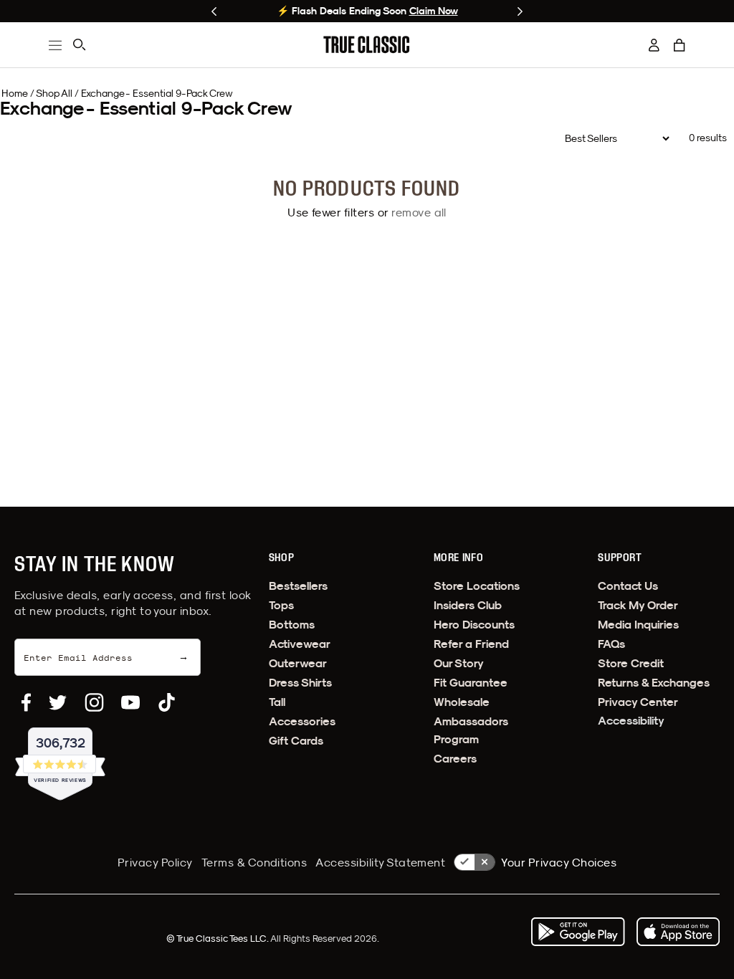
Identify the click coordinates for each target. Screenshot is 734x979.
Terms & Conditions (254, 862)
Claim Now (433, 11)
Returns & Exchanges (654, 682)
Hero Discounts (474, 624)
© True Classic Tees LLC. (218, 938)
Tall (277, 702)
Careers (455, 758)
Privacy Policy (155, 862)
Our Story (459, 663)
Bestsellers (298, 585)
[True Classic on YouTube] (130, 702)
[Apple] (678, 931)
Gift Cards (296, 740)
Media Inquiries (638, 624)
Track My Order (638, 605)
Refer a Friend (471, 643)
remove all (419, 212)
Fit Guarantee (470, 682)
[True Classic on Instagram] (94, 702)
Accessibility (631, 720)
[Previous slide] (214, 11)
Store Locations (477, 585)
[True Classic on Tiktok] (166, 702)
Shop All (54, 93)
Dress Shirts (300, 682)
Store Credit (631, 663)
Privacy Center (638, 702)
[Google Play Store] (577, 931)
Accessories (302, 721)
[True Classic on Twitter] (57, 702)
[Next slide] (520, 11)
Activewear (299, 643)
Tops (281, 605)
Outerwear (298, 663)
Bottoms (292, 624)
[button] (679, 45)
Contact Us (628, 585)
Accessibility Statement (380, 862)
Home (14, 93)
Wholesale (462, 702)
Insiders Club (468, 605)
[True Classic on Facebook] (26, 702)
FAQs (611, 643)
